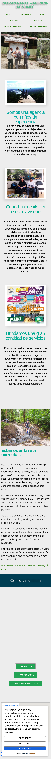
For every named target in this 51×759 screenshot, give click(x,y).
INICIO (8, 14)
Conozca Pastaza (25, 580)
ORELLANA (14, 20)
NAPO (42, 14)
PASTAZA (38, 20)
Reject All (25, 743)
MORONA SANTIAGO (13, 26)
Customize (25, 738)
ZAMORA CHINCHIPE (38, 26)
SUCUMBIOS (25, 14)
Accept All (25, 748)
